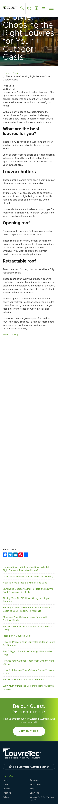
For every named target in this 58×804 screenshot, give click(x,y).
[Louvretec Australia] (10, 8)
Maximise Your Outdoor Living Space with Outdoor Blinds (25, 619)
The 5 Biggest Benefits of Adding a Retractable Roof (28, 653)
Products (7, 793)
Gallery (6, 797)
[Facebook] (5, 554)
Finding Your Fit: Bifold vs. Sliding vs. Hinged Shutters (26, 600)
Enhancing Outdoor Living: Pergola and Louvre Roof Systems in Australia (28, 590)
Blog (15, 73)
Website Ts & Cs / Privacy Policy (42, 798)
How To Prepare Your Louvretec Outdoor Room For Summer (29, 644)
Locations (34, 793)
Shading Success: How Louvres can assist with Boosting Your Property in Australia (28, 609)
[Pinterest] (20, 554)
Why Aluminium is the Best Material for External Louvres (28, 687)
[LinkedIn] (15, 554)
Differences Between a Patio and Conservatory (28, 576)
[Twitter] (10, 554)
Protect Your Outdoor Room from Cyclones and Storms (28, 662)
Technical (34, 780)
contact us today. (18, 328)
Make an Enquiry (29, 731)
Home (6, 73)
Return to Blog (10, 334)
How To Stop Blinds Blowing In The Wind (25, 582)
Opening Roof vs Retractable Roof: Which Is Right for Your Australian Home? (26, 569)
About (5, 784)
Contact (6, 788)
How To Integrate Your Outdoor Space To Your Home (28, 672)
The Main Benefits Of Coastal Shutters (23, 679)
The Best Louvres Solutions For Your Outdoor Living (27, 628)
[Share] (26, 554)
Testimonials (35, 784)
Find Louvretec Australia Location (31, 766)
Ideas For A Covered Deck (17, 635)
